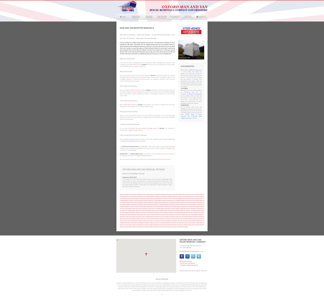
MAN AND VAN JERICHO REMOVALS (178, 214)
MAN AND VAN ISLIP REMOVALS (163, 214)
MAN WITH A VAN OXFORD (130, 196)
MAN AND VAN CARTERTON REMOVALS (189, 204)
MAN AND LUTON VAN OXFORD (186, 194)
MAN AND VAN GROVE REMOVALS (161, 212)
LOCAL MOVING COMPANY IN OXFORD (135, 198)
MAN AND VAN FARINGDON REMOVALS (177, 210)
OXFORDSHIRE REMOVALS (149, 198)
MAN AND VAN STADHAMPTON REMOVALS (187, 220)
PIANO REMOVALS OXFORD (161, 198)
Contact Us (202, 17)
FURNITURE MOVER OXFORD (192, 198)
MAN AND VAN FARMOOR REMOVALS (194, 210)
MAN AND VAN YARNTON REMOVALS (180, 226)
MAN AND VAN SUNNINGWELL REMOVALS (141, 222)
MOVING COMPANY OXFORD (139, 194)
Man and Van (136, 16)
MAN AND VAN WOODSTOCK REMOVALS (146, 226)
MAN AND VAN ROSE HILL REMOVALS (151, 220)
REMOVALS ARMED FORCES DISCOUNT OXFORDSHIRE (169, 200)
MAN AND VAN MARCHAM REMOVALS (185, 216)
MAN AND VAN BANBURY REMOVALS (140, 202)
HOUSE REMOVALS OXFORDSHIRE (153, 194)
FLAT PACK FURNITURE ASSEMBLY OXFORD (176, 198)
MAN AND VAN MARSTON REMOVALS (133, 218)
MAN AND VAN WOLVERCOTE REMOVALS (128, 226)
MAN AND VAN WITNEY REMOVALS (196, 224)
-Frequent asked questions (188, 265)
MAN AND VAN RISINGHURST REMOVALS (134, 220)
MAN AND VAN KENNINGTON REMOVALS (195, 214)
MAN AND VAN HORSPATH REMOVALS (133, 214)
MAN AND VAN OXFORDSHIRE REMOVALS (185, 218)
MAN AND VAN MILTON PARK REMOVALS (150, 218)
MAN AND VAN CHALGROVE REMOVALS (139, 206)
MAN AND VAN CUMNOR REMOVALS (157, 208)
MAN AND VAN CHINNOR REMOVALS (173, 206)
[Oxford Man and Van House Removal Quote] (191, 32)
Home (123, 17)
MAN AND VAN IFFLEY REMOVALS (148, 214)
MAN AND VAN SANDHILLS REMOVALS (169, 220)
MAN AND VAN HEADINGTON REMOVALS (179, 212)
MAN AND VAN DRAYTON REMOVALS (189, 208)
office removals (135, 90)
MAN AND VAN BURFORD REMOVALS (172, 204)
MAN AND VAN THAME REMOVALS (196, 222)
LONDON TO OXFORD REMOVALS (136, 200)
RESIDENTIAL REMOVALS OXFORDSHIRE (157, 196)
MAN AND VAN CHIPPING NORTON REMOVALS (192, 206)
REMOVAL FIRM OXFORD (173, 194)
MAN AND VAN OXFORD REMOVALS (167, 218)
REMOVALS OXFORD (195, 196)
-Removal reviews (185, 261)
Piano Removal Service (130, 104)
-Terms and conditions (187, 263)
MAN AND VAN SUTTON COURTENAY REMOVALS (160, 222)
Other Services (162, 16)
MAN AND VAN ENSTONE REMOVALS (144, 210)
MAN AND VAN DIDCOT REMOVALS (173, 208)
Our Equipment (175, 16)
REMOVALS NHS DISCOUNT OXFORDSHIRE (190, 200)
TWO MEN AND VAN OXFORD (142, 196)
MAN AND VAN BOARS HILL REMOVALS (140, 204)
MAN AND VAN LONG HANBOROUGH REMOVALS (165, 216)
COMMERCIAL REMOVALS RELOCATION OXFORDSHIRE (178, 196)
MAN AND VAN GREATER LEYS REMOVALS (145, 212)
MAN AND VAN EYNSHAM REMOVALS (160, 210)
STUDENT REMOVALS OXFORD (150, 200)
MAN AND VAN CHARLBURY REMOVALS (157, 206)
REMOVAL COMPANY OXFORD (126, 194)
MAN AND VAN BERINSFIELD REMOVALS (172, 202)
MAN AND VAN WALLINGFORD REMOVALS (129, 224)
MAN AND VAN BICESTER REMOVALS (189, 202)
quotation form (171, 148)
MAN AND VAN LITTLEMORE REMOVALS (146, 216)
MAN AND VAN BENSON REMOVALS (156, 202)
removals (146, 75)
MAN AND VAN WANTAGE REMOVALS (146, 224)
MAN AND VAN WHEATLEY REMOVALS (180, 224)
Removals (149, 16)
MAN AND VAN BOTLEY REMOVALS (156, 204)
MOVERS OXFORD (164, 194)
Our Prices (188, 16)
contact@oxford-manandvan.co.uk (191, 251)
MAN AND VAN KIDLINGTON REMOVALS (128, 216)
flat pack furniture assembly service (146, 128)
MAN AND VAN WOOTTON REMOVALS (163, 226)
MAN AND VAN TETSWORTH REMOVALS (180, 222)
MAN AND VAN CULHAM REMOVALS (141, 208)
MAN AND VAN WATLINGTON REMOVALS (163, 224)
